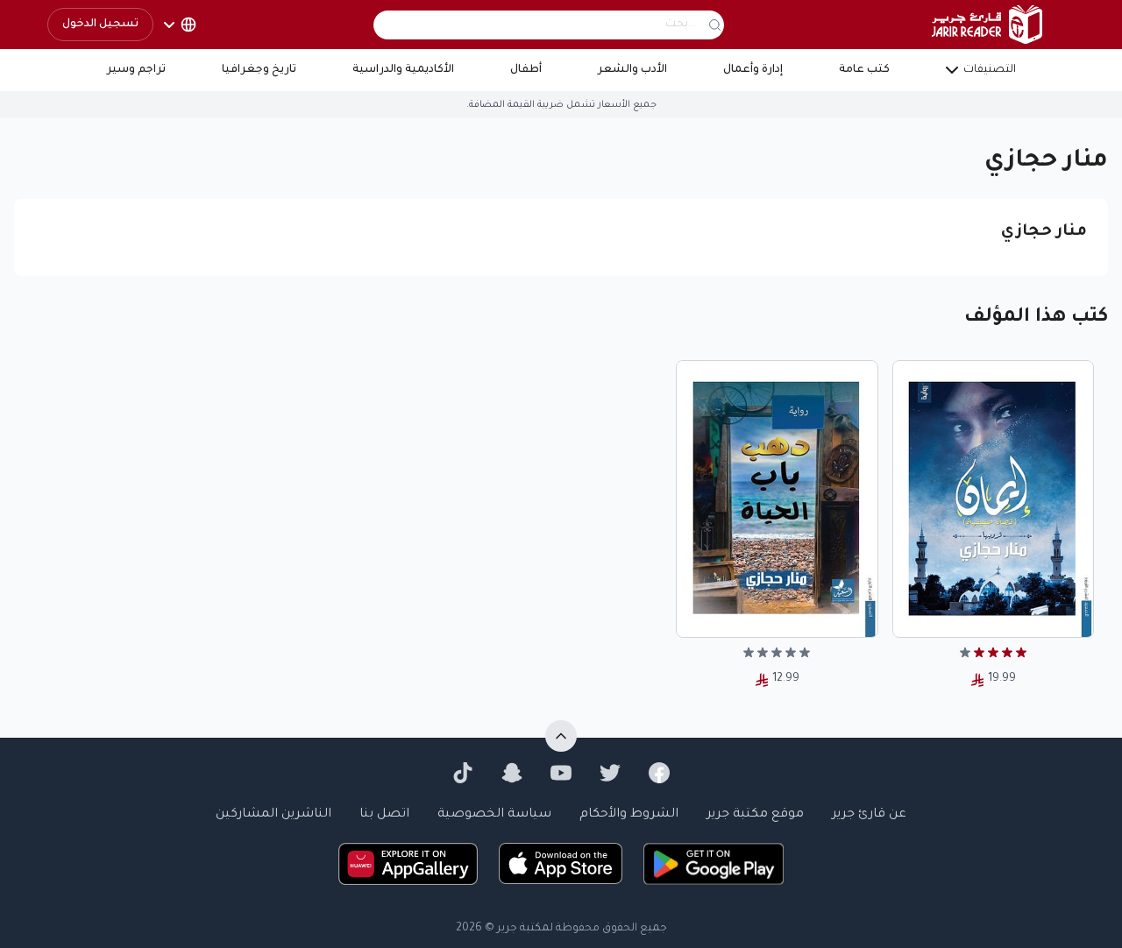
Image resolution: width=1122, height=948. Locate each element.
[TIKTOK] (463, 773)
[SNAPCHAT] (512, 773)
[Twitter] (610, 773)
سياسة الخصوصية (494, 815)
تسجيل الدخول (100, 24)
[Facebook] (659, 773)
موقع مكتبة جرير (755, 815)
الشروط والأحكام (628, 815)
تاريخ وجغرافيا (259, 70)
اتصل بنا (384, 815)
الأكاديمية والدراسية (403, 70)
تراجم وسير (136, 70)
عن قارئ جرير (869, 815)
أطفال (526, 70)
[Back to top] (561, 736)
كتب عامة (864, 70)
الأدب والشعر (632, 70)
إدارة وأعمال (753, 70)
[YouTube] (561, 773)
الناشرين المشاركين (273, 815)
